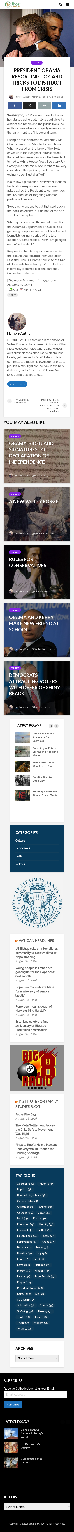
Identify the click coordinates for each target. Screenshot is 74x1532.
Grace (48, 1241)
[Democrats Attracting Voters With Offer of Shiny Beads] (37, 687)
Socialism (25, 1299)
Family (48, 1235)
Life (39, 1259)
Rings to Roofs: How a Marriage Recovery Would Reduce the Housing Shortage (36, 1149)
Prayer (24, 1282)
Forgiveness (27, 1241)
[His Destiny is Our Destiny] (22, 809)
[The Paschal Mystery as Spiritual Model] (22, 736)
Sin (39, 1293)
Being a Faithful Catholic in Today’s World (44, 795)
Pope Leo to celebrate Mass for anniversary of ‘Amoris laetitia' (34, 991)
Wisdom (40, 1322)
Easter (39, 1218)
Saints (24, 1293)
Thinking (45, 1311)
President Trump (30, 1288)
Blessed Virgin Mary (31, 1195)
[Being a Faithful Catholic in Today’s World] (22, 794)
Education (25, 1224)
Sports (46, 1305)
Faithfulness (27, 1235)
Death (44, 1212)
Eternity (46, 1224)
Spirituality (26, 1305)
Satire (12, 295)
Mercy (23, 1270)
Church (45, 1206)
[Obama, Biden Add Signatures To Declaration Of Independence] (37, 455)
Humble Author (22, 97)
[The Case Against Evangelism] (22, 751)
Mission (42, 1270)
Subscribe (13, 1404)
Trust (40, 1317)
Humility (25, 1253)
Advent (46, 1183)
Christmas (25, 1206)
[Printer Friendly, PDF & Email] (24, 290)
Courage (25, 1212)
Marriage (42, 1264)
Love (23, 1264)
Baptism (24, 1189)
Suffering (25, 1311)
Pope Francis (45, 1276)
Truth (23, 1322)
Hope (42, 1247)
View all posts (17, 384)
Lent (23, 1259)
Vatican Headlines (36, 940)
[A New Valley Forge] (37, 513)
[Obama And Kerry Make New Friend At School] (37, 629)
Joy (42, 1253)
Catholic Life (27, 1201)
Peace (23, 1276)
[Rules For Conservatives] (37, 571)
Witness (24, 1328)
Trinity (23, 1317)
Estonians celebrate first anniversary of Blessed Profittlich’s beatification (31, 1026)
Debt (23, 1218)
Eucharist (25, 1230)
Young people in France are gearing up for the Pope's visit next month (35, 972)
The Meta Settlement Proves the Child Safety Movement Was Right (35, 1129)
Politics (37, 63)
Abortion (25, 1183)
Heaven (24, 1247)
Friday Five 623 (25, 1114)
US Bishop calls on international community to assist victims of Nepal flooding (36, 953)
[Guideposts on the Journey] (11, 1462)
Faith (44, 1230)
